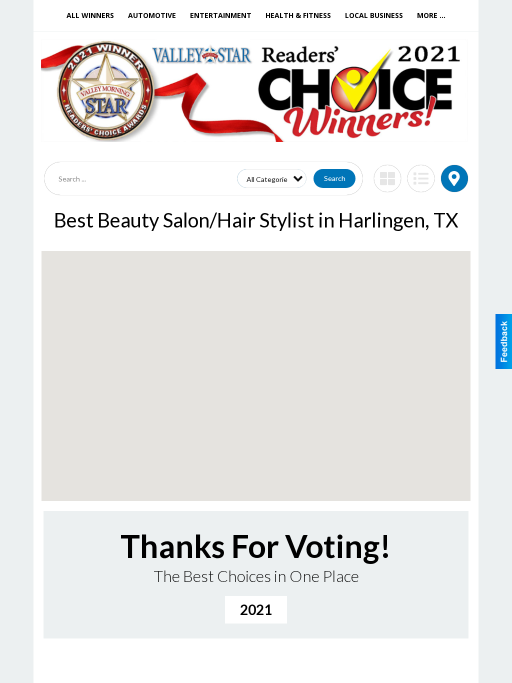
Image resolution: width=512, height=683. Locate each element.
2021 (256, 609)
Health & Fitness (298, 15)
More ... (431, 15)
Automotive (152, 15)
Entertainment (221, 15)
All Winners (90, 15)
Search (335, 178)
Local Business (374, 15)
